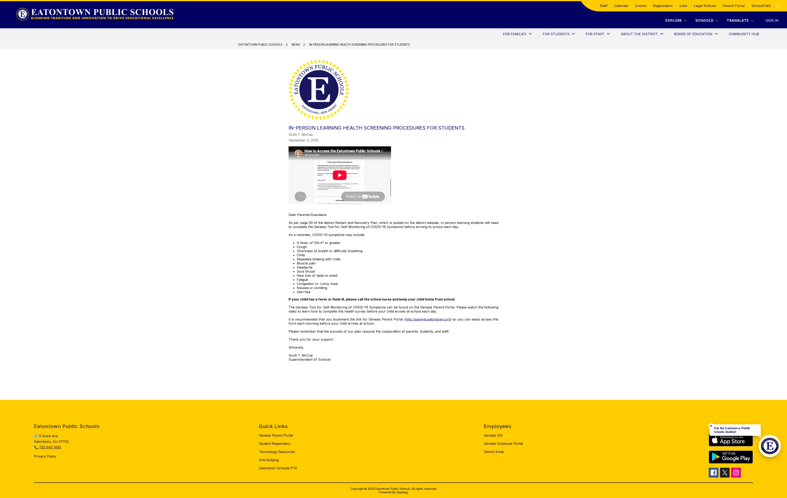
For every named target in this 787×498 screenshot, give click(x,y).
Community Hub (744, 34)
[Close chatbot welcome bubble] (711, 425)
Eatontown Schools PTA (278, 468)
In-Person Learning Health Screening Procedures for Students (359, 44)
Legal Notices (705, 6)
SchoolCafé (761, 6)
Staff (604, 6)
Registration (662, 6)
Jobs (683, 6)
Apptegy (402, 492)
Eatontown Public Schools (260, 44)
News (296, 44)
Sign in (772, 20)
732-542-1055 (50, 447)
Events (640, 6)
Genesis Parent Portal (276, 435)
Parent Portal (734, 6)
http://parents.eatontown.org (427, 319)
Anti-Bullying (269, 460)
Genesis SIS (493, 435)
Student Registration (274, 444)
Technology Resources (277, 452)
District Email (494, 452)
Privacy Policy (45, 456)
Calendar (621, 6)
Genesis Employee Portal (503, 444)
